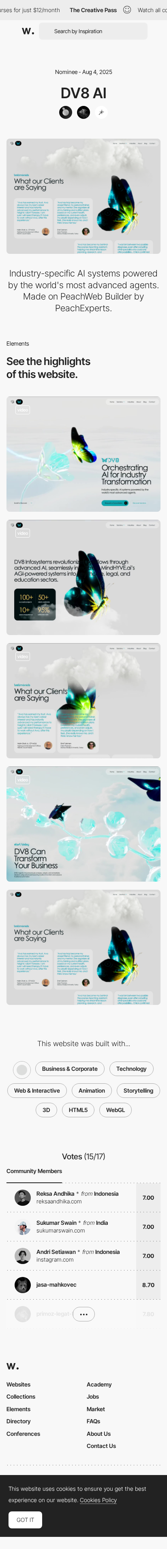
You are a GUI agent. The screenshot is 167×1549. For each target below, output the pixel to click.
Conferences (23, 1433)
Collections (20, 1396)
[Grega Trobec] (83, 112)
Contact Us (101, 1445)
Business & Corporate (70, 1068)
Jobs (93, 1396)
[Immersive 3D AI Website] (83, 824)
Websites (18, 1384)
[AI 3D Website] (83, 454)
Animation (92, 1090)
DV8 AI (84, 93)
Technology (131, 1068)
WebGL (115, 1109)
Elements (18, 1408)
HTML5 (78, 1109)
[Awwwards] (28, 31)
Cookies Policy (98, 1500)
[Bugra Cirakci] (101, 112)
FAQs (93, 1421)
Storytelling (138, 1090)
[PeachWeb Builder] (65, 112)
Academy (99, 1384)
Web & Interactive (37, 1090)
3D (46, 1109)
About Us (99, 1433)
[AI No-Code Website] (83, 577)
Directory (18, 1421)
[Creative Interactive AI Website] (83, 700)
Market (96, 1408)
